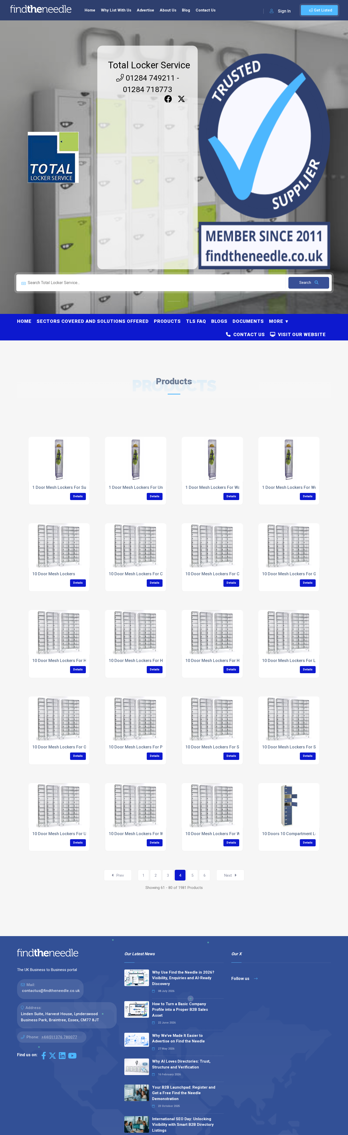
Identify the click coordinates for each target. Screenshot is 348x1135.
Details (78, 496)
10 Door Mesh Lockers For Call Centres (146, 573)
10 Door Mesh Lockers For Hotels (217, 660)
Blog (186, 10)
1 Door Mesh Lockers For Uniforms (142, 487)
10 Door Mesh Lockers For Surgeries (297, 747)
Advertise (145, 10)
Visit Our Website (300, 334)
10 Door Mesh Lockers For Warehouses (146, 833)
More (276, 321)
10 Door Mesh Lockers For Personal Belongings (154, 747)
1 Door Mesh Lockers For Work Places (298, 487)
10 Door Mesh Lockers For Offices (64, 747)
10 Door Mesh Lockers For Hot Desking (146, 660)
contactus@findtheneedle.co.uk (51, 990)
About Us (168, 10)
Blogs (219, 321)
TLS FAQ (196, 321)
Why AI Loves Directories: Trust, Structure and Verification (181, 1064)
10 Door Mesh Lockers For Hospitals (66, 660)
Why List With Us (116, 10)
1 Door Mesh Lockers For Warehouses (221, 487)
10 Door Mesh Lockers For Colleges (219, 573)
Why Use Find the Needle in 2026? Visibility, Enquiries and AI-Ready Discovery (183, 978)
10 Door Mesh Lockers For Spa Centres (222, 747)
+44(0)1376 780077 (59, 1037)
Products (167, 321)
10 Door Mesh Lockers (53, 573)
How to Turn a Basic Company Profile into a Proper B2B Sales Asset (180, 1010)
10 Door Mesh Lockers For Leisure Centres (302, 660)
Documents (248, 321)
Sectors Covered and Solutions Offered (93, 321)
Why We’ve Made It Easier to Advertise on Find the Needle (178, 1038)
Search (305, 282)
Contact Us (206, 10)
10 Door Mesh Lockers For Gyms (293, 573)
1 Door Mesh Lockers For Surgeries (66, 487)
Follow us (240, 978)
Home (90, 10)
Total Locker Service (149, 65)
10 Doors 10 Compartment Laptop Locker (301, 833)
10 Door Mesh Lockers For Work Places (222, 833)
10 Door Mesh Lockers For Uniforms (66, 833)
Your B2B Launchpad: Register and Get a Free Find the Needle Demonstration (183, 1093)
